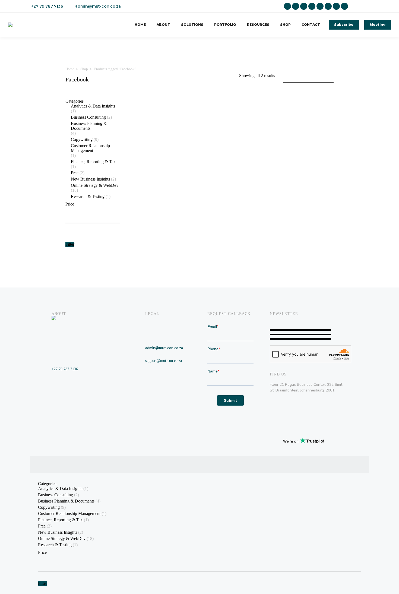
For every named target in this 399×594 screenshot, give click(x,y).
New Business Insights (90, 179)
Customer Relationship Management (90, 148)
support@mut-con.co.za (163, 361)
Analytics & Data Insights (93, 106)
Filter (69, 244)
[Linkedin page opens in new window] (287, 6)
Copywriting (82, 139)
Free (74, 172)
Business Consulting (88, 117)
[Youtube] (335, 465)
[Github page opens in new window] (328, 6)
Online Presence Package (158, 171)
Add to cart (149, 187)
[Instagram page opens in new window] (303, 6)
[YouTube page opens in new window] (336, 6)
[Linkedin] (286, 465)
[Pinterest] (326, 465)
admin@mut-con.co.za (98, 6)
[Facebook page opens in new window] (295, 6)
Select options (220, 187)
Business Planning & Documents (89, 126)
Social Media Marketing (225, 171)
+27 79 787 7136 (47, 6)
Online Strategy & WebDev (94, 185)
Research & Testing (87, 196)
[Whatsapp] (345, 465)
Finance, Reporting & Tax (93, 161)
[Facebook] (296, 465)
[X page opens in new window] (311, 6)
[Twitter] (316, 465)
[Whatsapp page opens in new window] (344, 6)
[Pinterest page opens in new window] (320, 6)
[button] (166, 162)
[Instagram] (306, 465)
